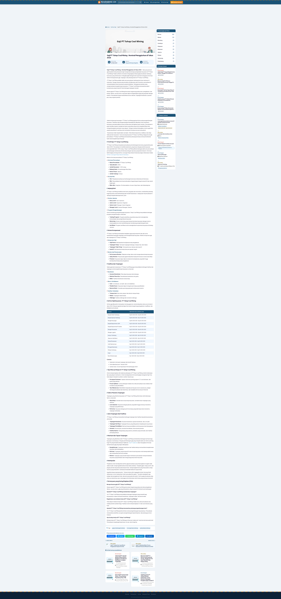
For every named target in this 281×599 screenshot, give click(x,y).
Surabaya (166, 43)
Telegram (140, 536)
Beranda (127, 594)
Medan (166, 55)
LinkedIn (150, 536)
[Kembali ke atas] (278, 596)
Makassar (166, 49)
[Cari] (140, 2)
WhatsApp (130, 536)
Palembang (166, 61)
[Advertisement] (140, 14)
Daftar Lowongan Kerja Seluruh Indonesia (117, 154)
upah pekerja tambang (145, 528)
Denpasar (166, 46)
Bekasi (166, 37)
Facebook (111, 536)
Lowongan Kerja (156, 2)
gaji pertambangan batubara (118, 528)
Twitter (121, 536)
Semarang (166, 58)
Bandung (166, 40)
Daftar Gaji (165, 2)
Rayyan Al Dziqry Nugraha (132, 62)
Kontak (139, 594)
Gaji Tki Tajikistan (133, 442)
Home (147, 2)
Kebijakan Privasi (146, 594)
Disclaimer (153, 594)
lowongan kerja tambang (132, 528)
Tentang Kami (133, 594)
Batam (166, 34)
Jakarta (166, 52)
